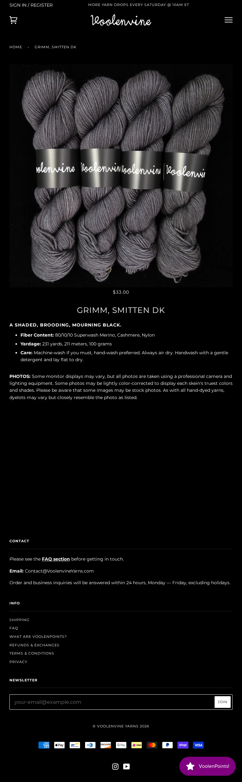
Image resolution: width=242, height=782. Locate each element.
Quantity (121, 411)
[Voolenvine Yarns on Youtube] (126, 768)
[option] (121, 175)
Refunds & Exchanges (34, 645)
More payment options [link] (121, 478)
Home (15, 47)
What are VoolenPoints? (38, 636)
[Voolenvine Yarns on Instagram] (115, 768)
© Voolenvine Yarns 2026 (121, 726)
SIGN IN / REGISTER (31, 5)
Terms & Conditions (31, 653)
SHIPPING (19, 620)
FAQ (13, 628)
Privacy (18, 662)
